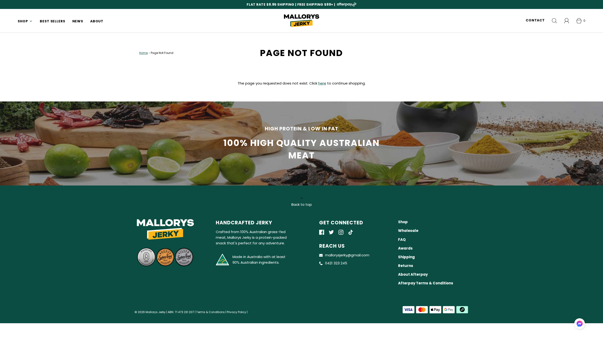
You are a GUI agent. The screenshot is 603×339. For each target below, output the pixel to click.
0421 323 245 (336, 263)
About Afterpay (413, 274)
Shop (403, 221)
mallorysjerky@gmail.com (347, 255)
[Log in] (566, 21)
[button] (579, 323)
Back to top (301, 204)
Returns (405, 265)
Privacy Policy (236, 312)
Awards (405, 248)
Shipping (406, 256)
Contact (535, 20)
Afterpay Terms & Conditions (425, 283)
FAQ (402, 239)
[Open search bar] (554, 21)
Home (143, 53)
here (322, 83)
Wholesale (408, 230)
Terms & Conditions (210, 312)
